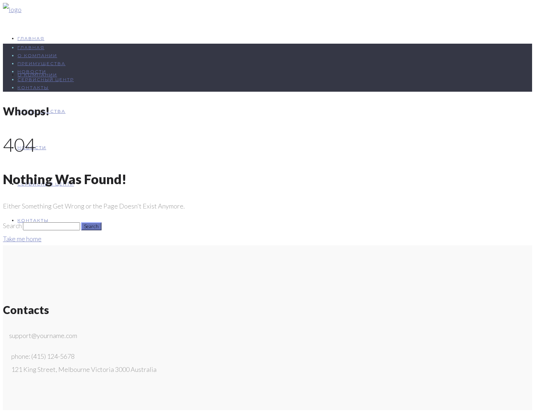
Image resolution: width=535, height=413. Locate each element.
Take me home (22, 239)
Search (12, 226)
